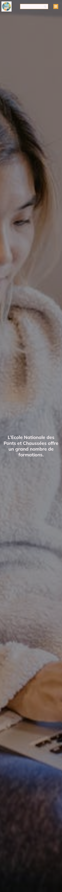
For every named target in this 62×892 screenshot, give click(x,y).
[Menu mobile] (55, 6)
